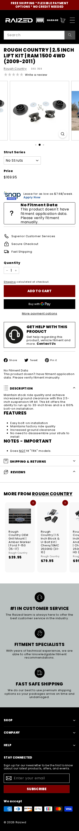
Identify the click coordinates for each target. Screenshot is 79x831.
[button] (47, 20)
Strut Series (14, 152)
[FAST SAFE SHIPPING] (40, 673)
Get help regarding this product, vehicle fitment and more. (48, 340)
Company (12, 733)
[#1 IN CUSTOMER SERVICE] (40, 597)
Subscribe (37, 789)
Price (8, 171)
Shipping (10, 282)
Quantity (12, 263)
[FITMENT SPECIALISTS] (40, 633)
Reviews (17, 472)
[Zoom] (63, 134)
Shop (8, 720)
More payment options (39, 313)
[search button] (70, 35)
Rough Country (15, 68)
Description (21, 388)
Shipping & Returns (28, 461)
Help (7, 745)
